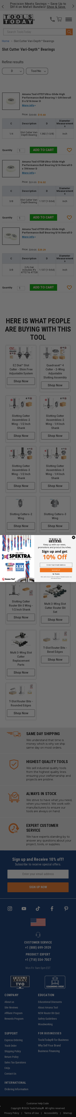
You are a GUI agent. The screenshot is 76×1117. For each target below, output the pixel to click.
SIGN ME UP (56, 570)
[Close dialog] (73, 537)
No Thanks (56, 574)
